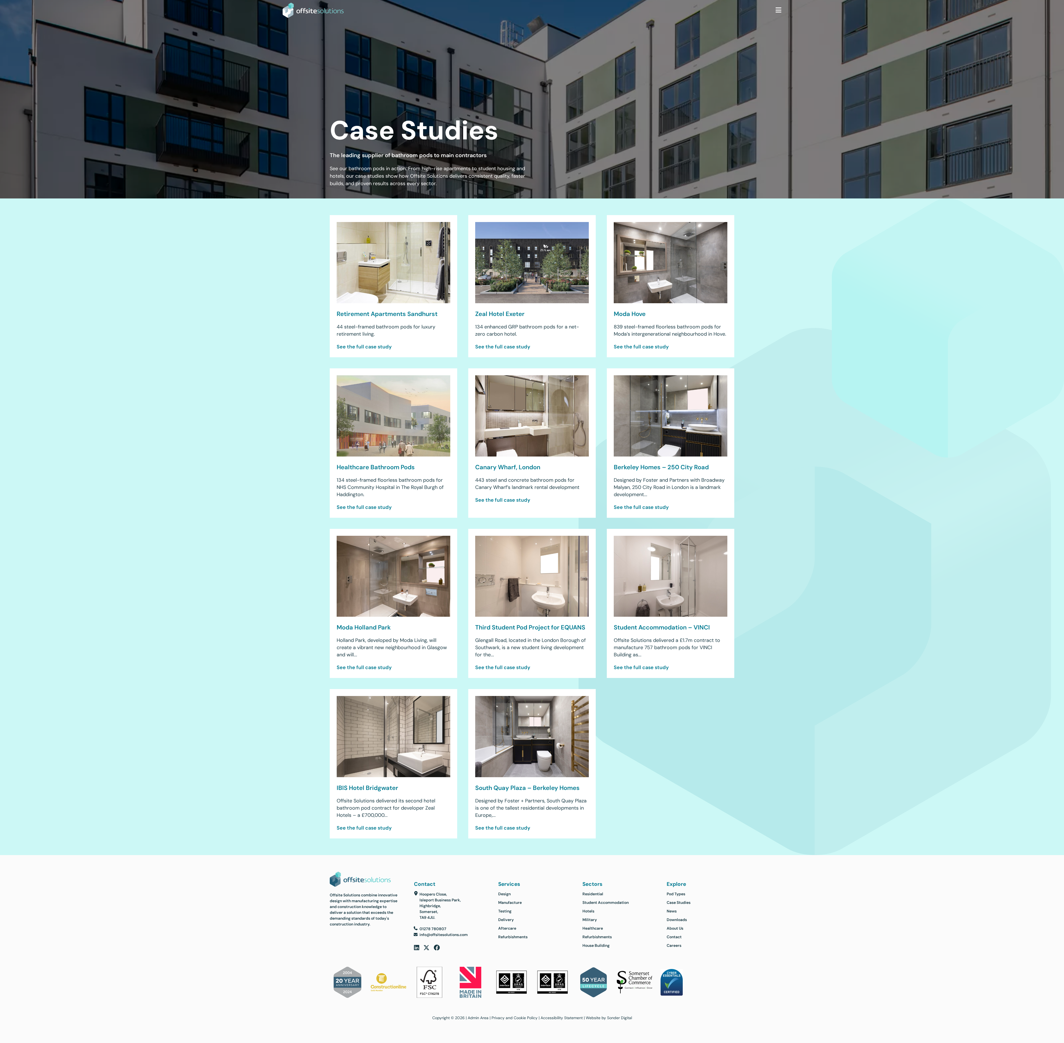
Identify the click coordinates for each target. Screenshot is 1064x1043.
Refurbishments (513, 936)
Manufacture (510, 902)
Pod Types (676, 893)
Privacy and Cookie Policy (515, 1017)
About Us (675, 928)
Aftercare (507, 928)
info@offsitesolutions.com (444, 934)
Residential (592, 893)
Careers (674, 945)
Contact (674, 936)
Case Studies (678, 902)
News (672, 911)
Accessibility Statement (562, 1017)
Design (504, 893)
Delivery (506, 919)
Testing (504, 911)
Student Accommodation (605, 902)
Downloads (677, 919)
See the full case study (364, 346)
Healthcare (592, 928)
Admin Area (478, 1017)
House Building (596, 945)
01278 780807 (433, 928)
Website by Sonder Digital (609, 1017)
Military (589, 919)
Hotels (588, 911)
